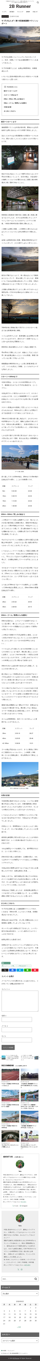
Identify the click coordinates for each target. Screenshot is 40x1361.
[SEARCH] (38, 2)
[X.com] (15, 1206)
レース (16, 966)
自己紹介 (23, 1202)
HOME (4, 1350)
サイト (4, 1036)
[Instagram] (24, 1206)
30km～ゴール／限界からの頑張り (15, 103)
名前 (4, 1015)
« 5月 (19, 1327)
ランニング (5, 16)
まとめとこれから (10, 111)
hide (16, 87)
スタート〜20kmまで (11, 95)
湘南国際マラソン (26, 966)
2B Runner (20, 6)
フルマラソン (7, 966)
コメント (5, 989)
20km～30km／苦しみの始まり (14, 99)
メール (5, 1026)
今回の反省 (7, 107)
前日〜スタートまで (10, 91)
